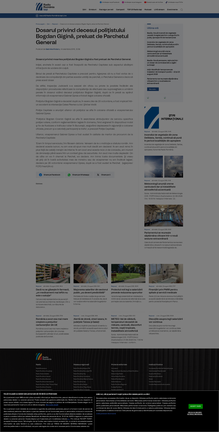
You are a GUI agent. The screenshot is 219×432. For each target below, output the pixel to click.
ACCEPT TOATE (195, 406)
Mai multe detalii (52, 405)
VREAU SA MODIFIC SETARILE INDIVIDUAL (194, 413)
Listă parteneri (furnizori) (106, 413)
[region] (109, 411)
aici (69, 419)
